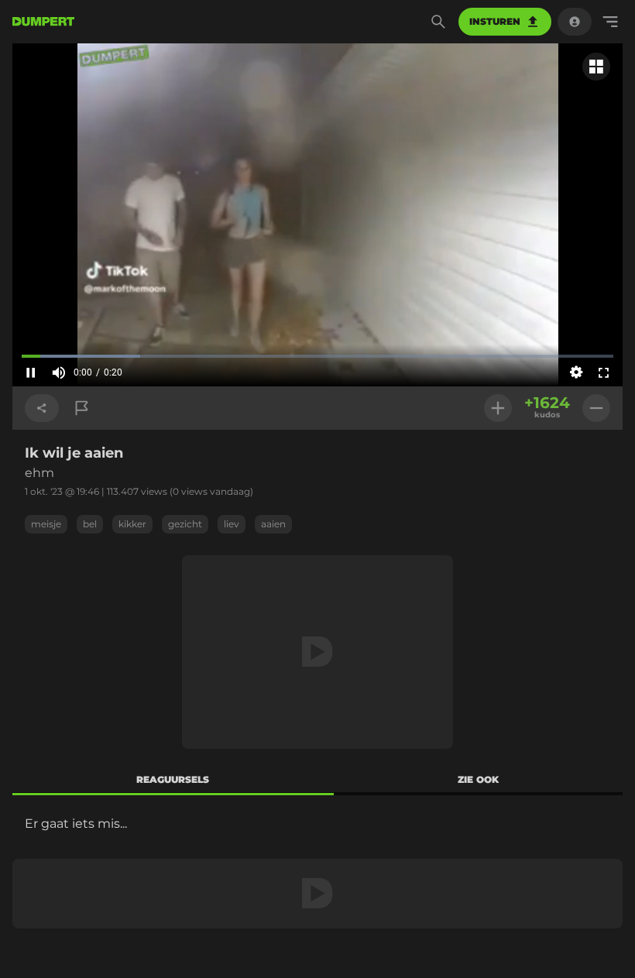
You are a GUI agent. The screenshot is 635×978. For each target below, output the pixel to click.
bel (90, 524)
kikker (132, 524)
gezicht (185, 524)
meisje (46, 524)
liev (231, 524)
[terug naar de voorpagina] (43, 21)
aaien (273, 524)
